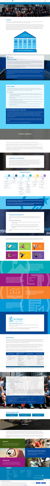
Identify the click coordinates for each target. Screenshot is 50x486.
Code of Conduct (15, 113)
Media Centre (8, 479)
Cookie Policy (34, 478)
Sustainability (9, 3)
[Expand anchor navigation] (42, 479)
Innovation (8, 478)
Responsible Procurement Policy (29, 113)
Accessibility (35, 477)
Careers (8, 476)
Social (13, 3)
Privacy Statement (39, 478)
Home (5, 3)
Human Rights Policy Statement (30, 119)
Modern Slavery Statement (40, 477)
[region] (25, 483)
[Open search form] (43, 1)
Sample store (29, 476)
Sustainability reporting (15, 476)
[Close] (49, 483)
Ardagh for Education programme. (25, 328)
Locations (8, 477)
